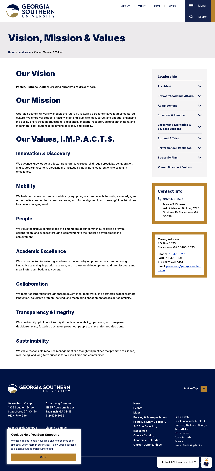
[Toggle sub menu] (200, 86)
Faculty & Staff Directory (149, 421)
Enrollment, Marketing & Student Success (174, 126)
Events (137, 408)
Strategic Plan (168, 157)
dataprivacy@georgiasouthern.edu (33, 448)
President (164, 86)
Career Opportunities (147, 444)
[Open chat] (206, 462)
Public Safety (182, 417)
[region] (44, 446)
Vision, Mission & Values (175, 167)
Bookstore (140, 431)
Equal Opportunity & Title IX (190, 421)
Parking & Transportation (150, 417)
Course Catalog (143, 435)
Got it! (43, 457)
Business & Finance (171, 115)
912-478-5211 (176, 254)
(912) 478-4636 (173, 199)
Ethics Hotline (182, 433)
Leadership (24, 52)
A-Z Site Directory (145, 426)
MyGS (173, 6)
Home (11, 52)
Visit (142, 6)
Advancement (167, 105)
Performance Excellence (174, 148)
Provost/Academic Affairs (176, 96)
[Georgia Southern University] (30, 11)
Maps (137, 412)
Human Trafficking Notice (189, 445)
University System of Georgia (191, 425)
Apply (125, 6)
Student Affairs (168, 138)
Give (157, 6)
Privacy (179, 441)
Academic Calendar (146, 440)
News (137, 403)
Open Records (183, 437)
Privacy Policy (50, 444)
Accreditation (182, 429)
